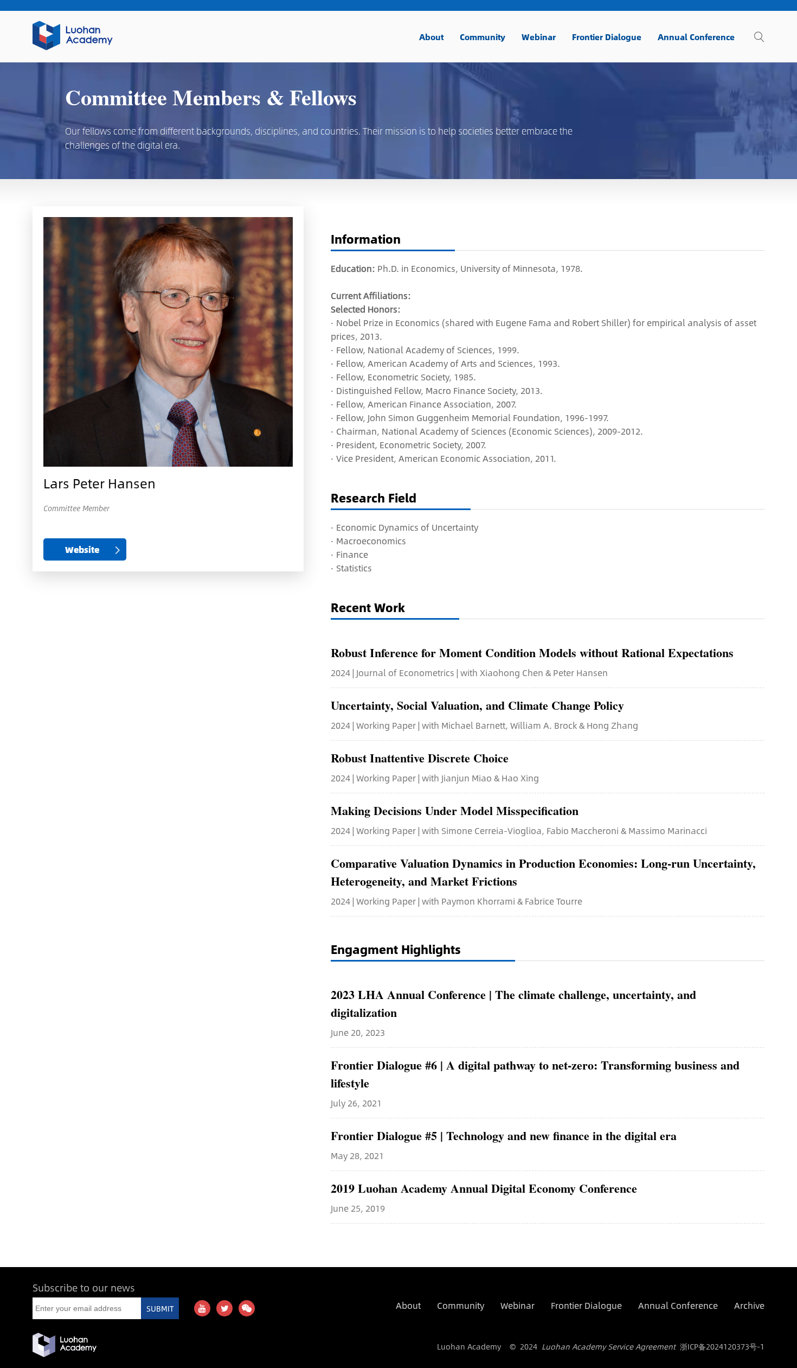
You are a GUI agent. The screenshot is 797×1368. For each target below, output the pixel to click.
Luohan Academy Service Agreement (609, 1346)
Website (82, 549)
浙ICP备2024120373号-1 (722, 1346)
